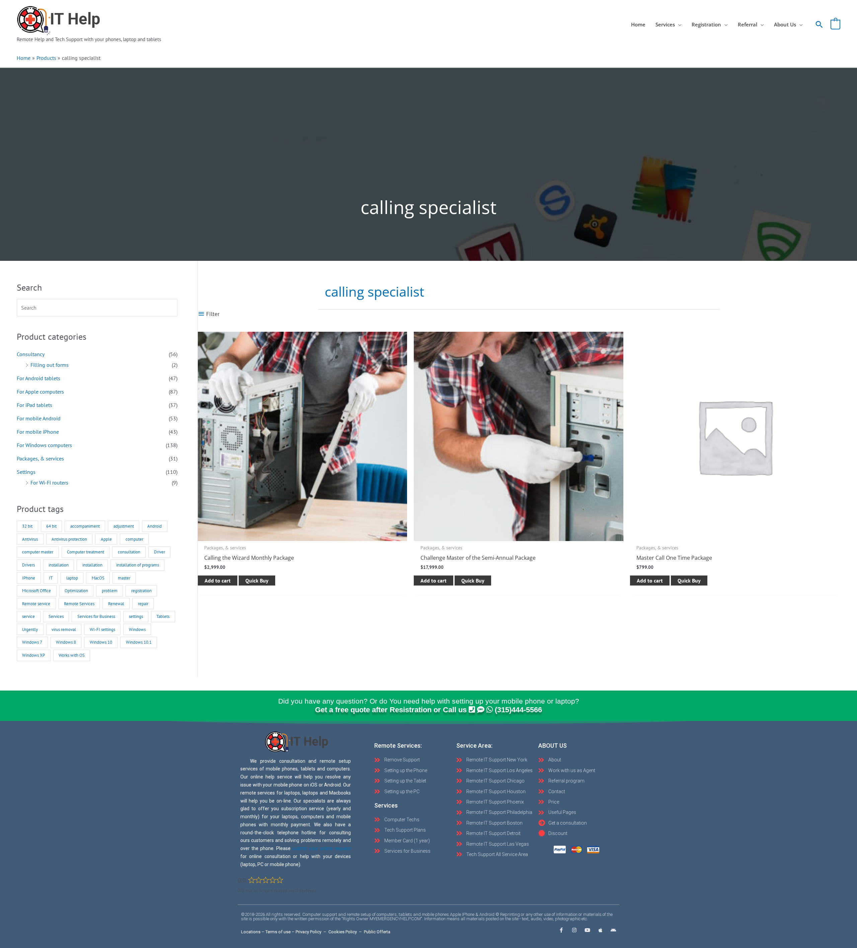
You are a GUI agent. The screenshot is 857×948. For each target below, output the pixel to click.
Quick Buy (256, 580)
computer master (37, 552)
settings (136, 616)
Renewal (116, 604)
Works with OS (72, 655)
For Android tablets (38, 378)
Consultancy (31, 354)
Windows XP (33, 655)
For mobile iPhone (38, 431)
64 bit (51, 526)
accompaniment (85, 526)
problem (110, 591)
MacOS (98, 578)
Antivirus (30, 539)
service (28, 616)
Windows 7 (32, 642)
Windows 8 (66, 642)
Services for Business (96, 616)
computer (134, 539)
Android (154, 526)
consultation (129, 552)
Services (56, 616)
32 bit (27, 526)
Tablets (162, 616)
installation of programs (137, 565)
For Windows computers (44, 445)
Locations (250, 931)
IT (51, 578)
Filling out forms (49, 364)
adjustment (123, 526)
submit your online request (322, 848)
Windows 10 (101, 642)
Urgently (30, 629)
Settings (26, 471)
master (124, 578)
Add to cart (218, 580)
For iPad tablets (34, 405)
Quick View (302, 534)
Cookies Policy (342, 931)
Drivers (28, 565)
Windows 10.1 (139, 642)
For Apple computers (40, 391)
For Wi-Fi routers (49, 482)
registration (141, 591)
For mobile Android (39, 418)
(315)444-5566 (518, 710)
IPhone (28, 578)
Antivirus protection (69, 539)
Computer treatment (85, 552)
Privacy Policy (308, 931)
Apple (106, 539)
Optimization (76, 591)
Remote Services (79, 604)
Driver (159, 552)
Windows (137, 629)
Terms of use (278, 931)
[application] (678, 24)
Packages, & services (40, 458)
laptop (72, 578)
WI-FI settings (102, 629)
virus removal (64, 629)
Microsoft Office (36, 591)
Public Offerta (377, 931)
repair (143, 604)
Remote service (36, 604)
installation (59, 565)
